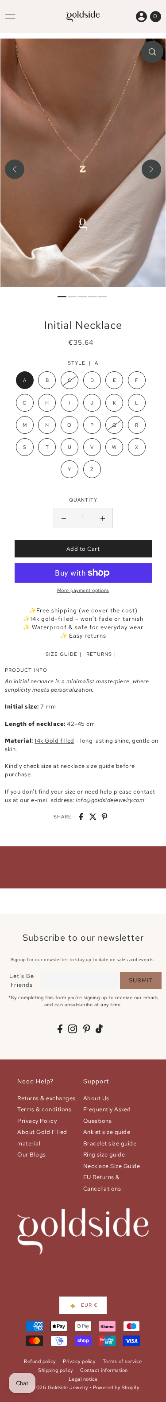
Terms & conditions (44, 1109)
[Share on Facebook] (81, 816)
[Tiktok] (99, 1028)
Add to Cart (83, 549)
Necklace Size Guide (111, 1166)
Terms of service (122, 1361)
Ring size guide (104, 1154)
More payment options (83, 590)
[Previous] (14, 169)
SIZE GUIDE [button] (61, 654)
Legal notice (83, 1379)
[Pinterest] (86, 1028)
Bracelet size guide (110, 1143)
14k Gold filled (54, 740)
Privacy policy (79, 1361)
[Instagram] (72, 1028)
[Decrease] (63, 518)
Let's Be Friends (21, 980)
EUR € (89, 1305)
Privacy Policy (37, 1121)
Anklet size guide (107, 1132)
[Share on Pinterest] (104, 816)
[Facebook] (60, 1028)
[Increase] (102, 518)
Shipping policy (55, 1370)
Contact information (104, 1370)
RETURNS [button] (99, 654)
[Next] (151, 169)
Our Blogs (31, 1154)
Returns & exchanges (46, 1098)
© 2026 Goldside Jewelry (57, 1387)
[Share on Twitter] (93, 816)
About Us (96, 1098)
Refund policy (40, 1361)
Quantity (83, 500)
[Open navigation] (10, 16)
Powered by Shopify (116, 1387)
